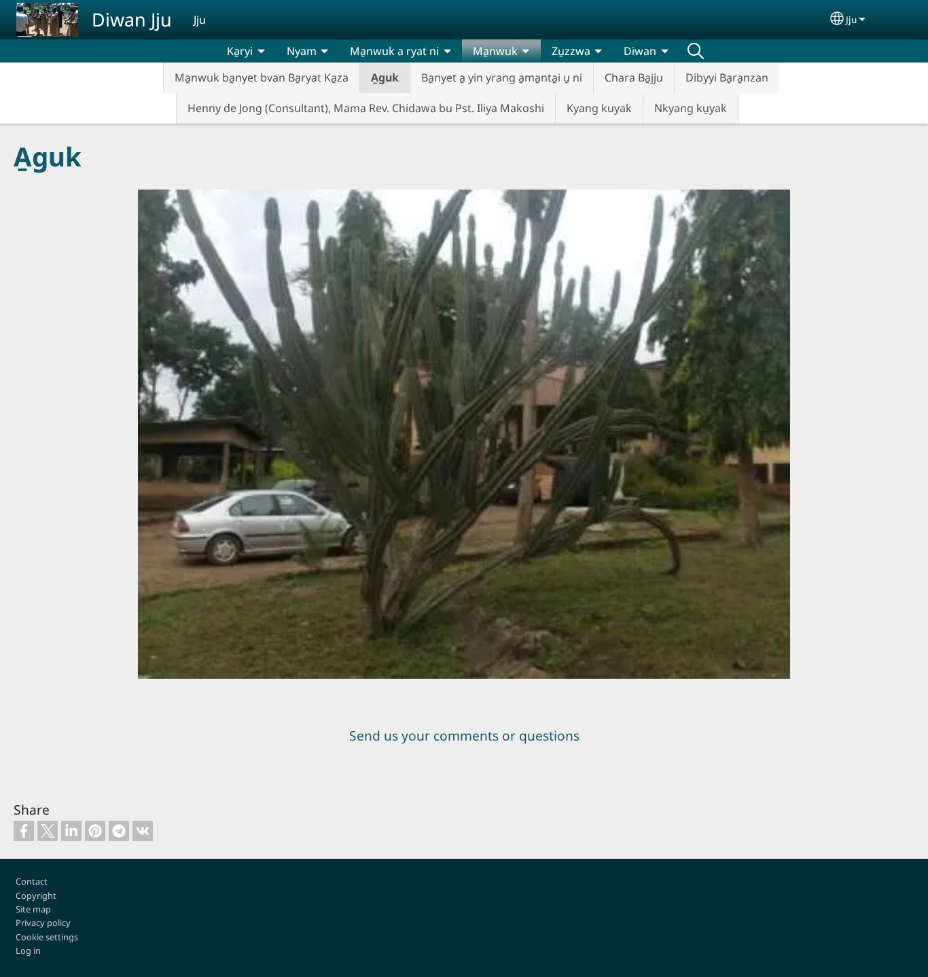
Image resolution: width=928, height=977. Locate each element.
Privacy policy (43, 923)
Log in (28, 950)
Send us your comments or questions (464, 735)
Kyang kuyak (599, 108)
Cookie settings (47, 937)
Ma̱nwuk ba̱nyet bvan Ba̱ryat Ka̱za (262, 77)
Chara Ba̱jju (634, 77)
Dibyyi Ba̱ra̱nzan (726, 77)
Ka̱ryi (240, 50)
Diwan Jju (132, 19)
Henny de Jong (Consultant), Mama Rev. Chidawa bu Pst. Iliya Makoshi (366, 108)
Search (695, 51)
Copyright (36, 895)
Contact (32, 881)
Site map (33, 909)
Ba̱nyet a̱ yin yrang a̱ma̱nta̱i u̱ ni (501, 77)
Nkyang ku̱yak (690, 108)
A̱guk (385, 77)
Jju (851, 19)
